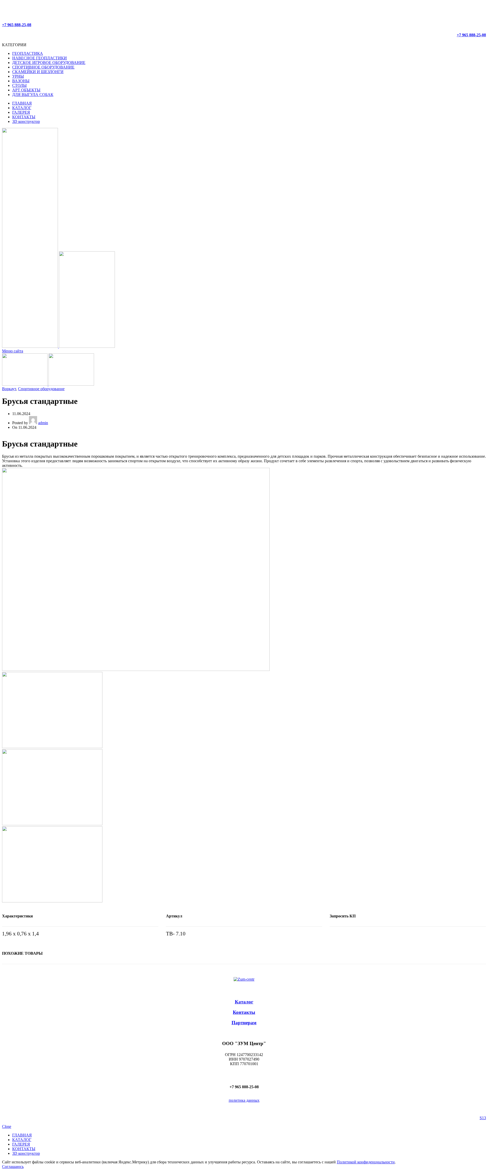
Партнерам (244, 1022)
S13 (483, 1118)
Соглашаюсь (13, 1166)
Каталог (244, 1001)
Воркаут (9, 389)
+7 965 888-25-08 (16, 25)
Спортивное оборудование (41, 389)
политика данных (244, 1100)
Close (6, 1126)
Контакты (244, 1012)
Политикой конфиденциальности (366, 1162)
